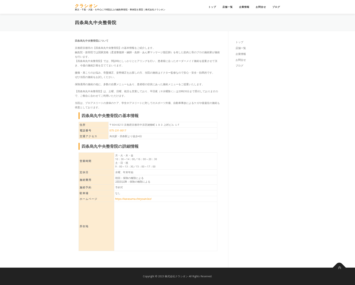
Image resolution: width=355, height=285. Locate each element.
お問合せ (261, 7)
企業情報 (244, 7)
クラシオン (86, 5)
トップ (212, 7)
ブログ (276, 7)
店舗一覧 (227, 7)
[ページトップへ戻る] (339, 267)
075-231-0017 (117, 130)
